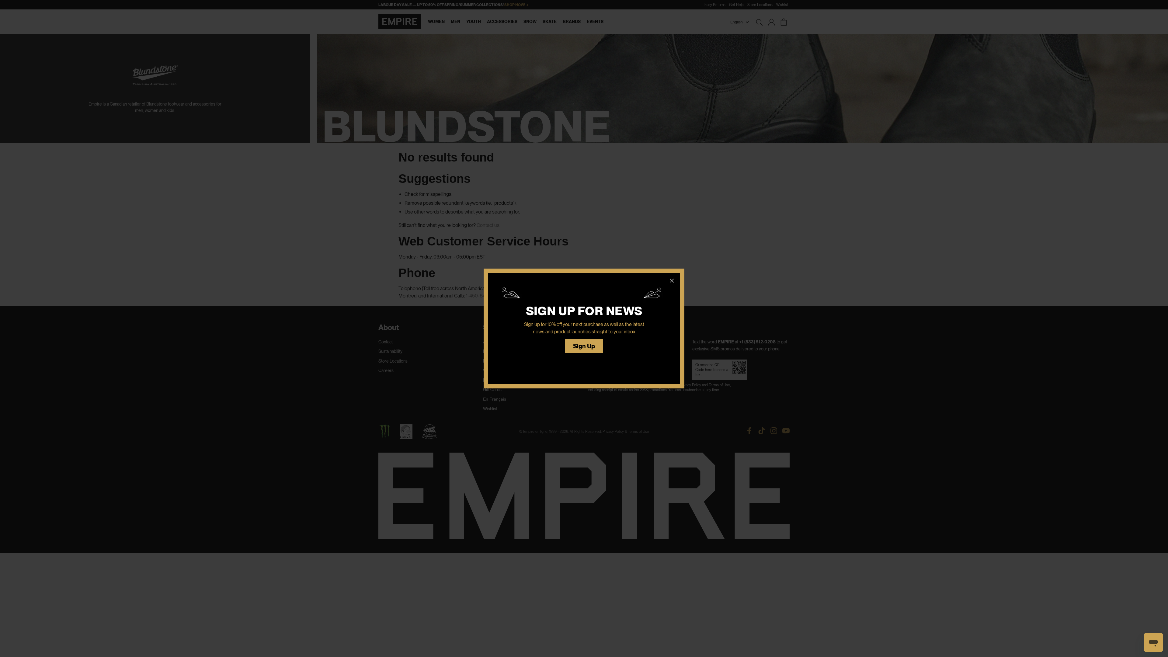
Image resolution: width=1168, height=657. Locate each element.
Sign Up (584, 346)
